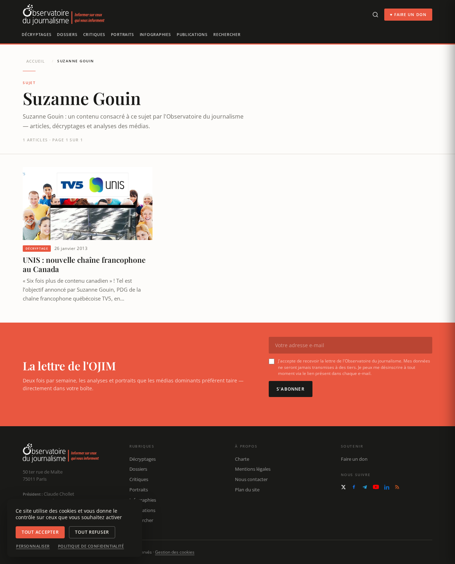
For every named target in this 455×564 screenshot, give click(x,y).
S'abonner (291, 389)
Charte (242, 459)
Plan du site (247, 489)
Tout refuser (92, 532)
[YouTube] (376, 486)
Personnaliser (33, 546)
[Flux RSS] (397, 487)
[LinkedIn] (386, 487)
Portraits (122, 34)
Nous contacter (251, 479)
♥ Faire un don (408, 14)
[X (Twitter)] (343, 487)
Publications (192, 34)
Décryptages (36, 34)
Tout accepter (40, 532)
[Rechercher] (375, 14)
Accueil (35, 61)
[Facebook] (354, 487)
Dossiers (67, 34)
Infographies (155, 34)
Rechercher (227, 34)
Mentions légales (253, 469)
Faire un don (354, 459)
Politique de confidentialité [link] (91, 546)
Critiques (94, 34)
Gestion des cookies (174, 552)
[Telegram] (365, 487)
